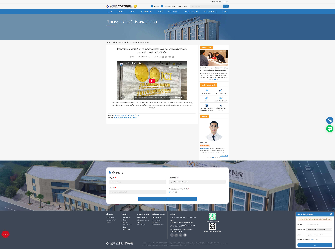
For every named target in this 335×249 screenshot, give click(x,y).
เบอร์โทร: (112, 188)
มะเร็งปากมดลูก (126, 218)
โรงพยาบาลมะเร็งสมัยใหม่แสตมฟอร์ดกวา (127, 115)
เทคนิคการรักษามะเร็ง (146, 11)
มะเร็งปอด (124, 222)
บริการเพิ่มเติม (156, 222)
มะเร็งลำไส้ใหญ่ (126, 229)
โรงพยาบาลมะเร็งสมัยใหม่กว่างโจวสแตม (125, 118)
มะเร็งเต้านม (125, 220)
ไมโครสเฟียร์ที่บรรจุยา (143, 220)
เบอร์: (298, 235)
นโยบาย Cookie (215, 242)
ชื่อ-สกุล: (299, 224)
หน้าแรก (110, 11)
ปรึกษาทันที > (224, 155)
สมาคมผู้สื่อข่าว (206, 47)
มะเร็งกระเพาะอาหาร (127, 225)
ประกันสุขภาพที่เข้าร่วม (158, 225)
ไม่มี (176, 192)
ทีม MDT (160, 11)
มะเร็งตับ (124, 227)
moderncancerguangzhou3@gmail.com (181, 222)
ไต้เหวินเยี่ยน (204, 142)
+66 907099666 (181, 6)
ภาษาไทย (219, 2)
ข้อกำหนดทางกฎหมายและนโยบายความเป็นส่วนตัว (198, 242)
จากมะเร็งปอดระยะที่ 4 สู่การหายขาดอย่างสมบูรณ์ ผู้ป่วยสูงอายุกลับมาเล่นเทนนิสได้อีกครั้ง (213, 69)
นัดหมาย (156, 6)
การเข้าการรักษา (156, 220)
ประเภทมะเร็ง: (173, 178)
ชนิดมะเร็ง (132, 11)
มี (313, 239)
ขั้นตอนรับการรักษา (157, 218)
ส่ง (167, 199)
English (225, 2)
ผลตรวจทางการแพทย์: (303, 239)
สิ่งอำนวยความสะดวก (210, 11)
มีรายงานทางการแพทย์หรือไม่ (179, 189)
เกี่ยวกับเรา (121, 11)
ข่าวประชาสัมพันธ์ (111, 220)
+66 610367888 (170, 6)
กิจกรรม (108, 222)
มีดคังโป (139, 222)
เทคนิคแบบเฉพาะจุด (142, 218)
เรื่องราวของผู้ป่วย (173, 11)
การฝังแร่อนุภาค (141, 225)
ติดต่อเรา (224, 11)
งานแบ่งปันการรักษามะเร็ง (191, 11)
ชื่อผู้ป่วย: (112, 178)
